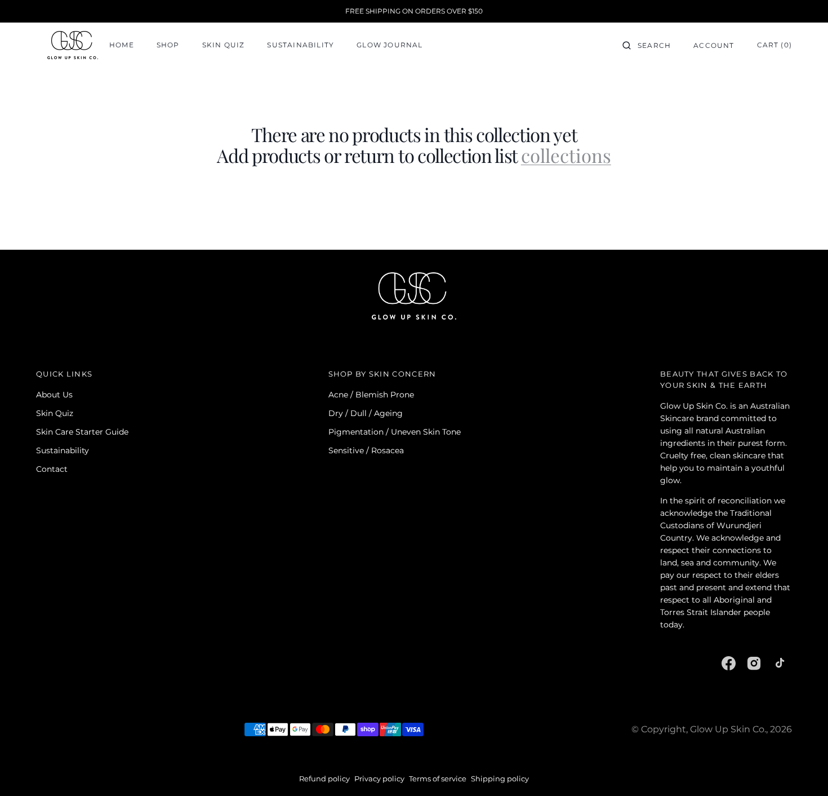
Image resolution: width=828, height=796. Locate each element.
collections (566, 155)
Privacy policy (379, 778)
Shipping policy (500, 778)
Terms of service (437, 778)
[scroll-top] (802, 770)
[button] (646, 45)
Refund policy (324, 778)
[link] (414, 297)
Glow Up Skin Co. (728, 729)
